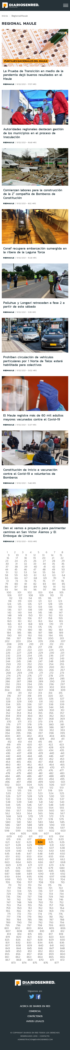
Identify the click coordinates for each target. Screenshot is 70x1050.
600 (29, 830)
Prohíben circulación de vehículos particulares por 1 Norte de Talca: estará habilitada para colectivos (33, 361)
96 (35, 589)
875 (35, 962)
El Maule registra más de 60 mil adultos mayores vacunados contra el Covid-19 (33, 417)
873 (13, 962)
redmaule (8, 84)
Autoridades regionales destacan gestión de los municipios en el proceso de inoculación (33, 133)
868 (18, 960)
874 (24, 962)
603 (63, 830)
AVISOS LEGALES (35, 1021)
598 (7, 830)
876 (46, 962)
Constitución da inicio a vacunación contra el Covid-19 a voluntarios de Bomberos (30, 473)
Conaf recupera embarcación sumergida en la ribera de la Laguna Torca (35, 250)
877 (57, 962)
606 (35, 833)
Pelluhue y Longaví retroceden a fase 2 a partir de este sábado (34, 304)
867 (7, 960)
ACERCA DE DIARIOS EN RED (35, 1006)
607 (46, 833)
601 (41, 830)
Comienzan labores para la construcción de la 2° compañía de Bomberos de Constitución (32, 194)
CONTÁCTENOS (35, 1016)
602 (51, 830)
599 (18, 830)
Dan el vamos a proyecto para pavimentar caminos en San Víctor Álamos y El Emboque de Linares (34, 532)
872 (62, 960)
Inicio (5, 16)
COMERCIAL (35, 1011)
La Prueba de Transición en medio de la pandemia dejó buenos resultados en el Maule (33, 75)
